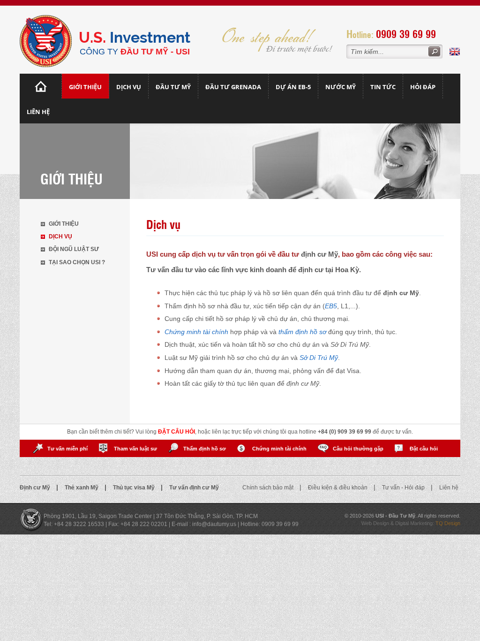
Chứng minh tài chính (279, 448)
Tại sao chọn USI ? (77, 262)
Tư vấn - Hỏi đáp (404, 487)
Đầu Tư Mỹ (173, 87)
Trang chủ (41, 86)
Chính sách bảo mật (268, 487)
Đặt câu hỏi (424, 448)
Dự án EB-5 (293, 87)
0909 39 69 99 (406, 33)
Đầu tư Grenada (233, 87)
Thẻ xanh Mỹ (82, 487)
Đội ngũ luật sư (74, 249)
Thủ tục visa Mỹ (134, 487)
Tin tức (383, 87)
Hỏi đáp (422, 87)
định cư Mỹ (319, 254)
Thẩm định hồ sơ (204, 448)
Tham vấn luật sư (135, 448)
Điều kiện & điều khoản (338, 487)
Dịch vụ (128, 87)
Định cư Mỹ (36, 487)
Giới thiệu (85, 87)
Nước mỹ (340, 87)
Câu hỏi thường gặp (358, 448)
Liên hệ (38, 111)
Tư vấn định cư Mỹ (194, 487)
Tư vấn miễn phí (67, 448)
